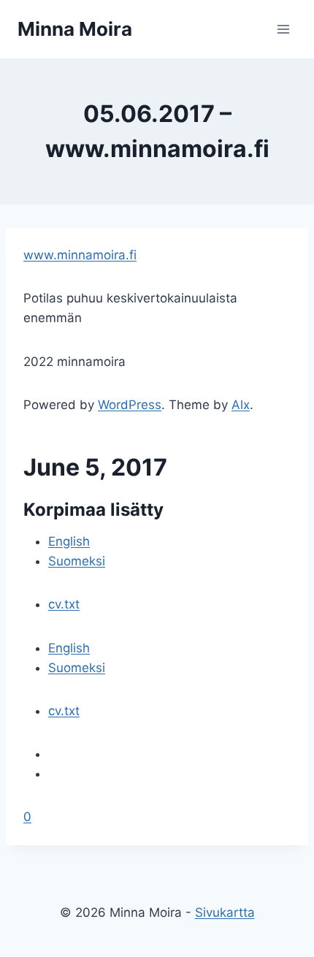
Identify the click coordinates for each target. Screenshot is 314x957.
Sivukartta (225, 912)
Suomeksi (76, 561)
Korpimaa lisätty (93, 509)
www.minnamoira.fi (80, 255)
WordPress (129, 404)
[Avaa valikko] (282, 29)
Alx (240, 404)
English (69, 541)
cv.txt (64, 604)
